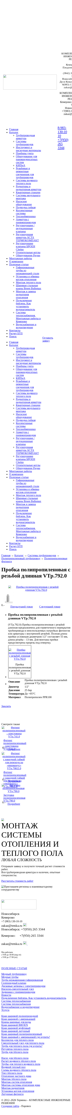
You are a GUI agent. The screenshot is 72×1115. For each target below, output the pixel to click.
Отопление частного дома (16, 1076)
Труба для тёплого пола (14, 1052)
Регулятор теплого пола (14, 1049)
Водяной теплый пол (13, 1067)
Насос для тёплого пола (14, 1058)
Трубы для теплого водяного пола (20, 1064)
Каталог (13, 132)
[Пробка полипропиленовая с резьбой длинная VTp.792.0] (36, 589)
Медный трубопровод (13, 974)
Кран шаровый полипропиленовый (21, 1034)
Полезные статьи (19, 264)
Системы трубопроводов (42, 555)
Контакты (14, 330)
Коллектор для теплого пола (17, 1040)
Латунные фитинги (12, 1094)
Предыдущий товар (21, 606)
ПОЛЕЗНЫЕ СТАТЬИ (14, 968)
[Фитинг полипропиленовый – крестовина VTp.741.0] (14, 736)
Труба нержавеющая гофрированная (22, 980)
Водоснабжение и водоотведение (20, 1007)
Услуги (5, 1010)
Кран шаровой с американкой (18, 1019)
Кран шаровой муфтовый (15, 1028)
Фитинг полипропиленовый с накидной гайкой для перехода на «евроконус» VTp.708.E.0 (14, 779)
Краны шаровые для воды (16, 1022)
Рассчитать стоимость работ (17, 881)
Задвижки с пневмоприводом (18, 992)
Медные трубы (9, 977)
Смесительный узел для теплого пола (22, 1043)
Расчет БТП (16, 333)
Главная (5, 555)
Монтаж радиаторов (12, 1088)
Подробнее (14, 749)
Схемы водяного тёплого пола (18, 1070)
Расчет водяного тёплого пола (18, 1061)
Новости (6, 995)
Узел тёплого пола (11, 1073)
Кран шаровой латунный (15, 1031)
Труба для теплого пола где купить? (21, 1046)
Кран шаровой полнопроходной (19, 1016)
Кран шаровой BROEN (14, 1025)
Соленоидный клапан (13, 983)
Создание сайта (10, 1106)
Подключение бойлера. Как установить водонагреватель (33, 998)
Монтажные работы (20, 258)
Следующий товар (49, 606)
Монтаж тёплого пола (13, 1079)
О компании (16, 261)
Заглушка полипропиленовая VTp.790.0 (14, 798)
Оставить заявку (47, 339)
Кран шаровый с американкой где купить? (25, 1037)
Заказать (6, 706)
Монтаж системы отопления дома (20, 1085)
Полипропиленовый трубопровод (20, 558)
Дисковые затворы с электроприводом (23, 986)
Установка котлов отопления (17, 1091)
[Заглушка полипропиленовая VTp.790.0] (13, 791)
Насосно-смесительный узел (17, 989)
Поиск (13, 336)
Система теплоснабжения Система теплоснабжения (16, 1002)
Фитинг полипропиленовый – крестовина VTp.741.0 (14, 744)
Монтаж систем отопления (16, 1082)
